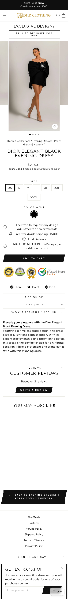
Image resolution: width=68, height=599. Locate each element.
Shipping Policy (34, 534)
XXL (57, 188)
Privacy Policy (34, 546)
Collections (23, 140)
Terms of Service (34, 540)
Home (10, 140)
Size (34, 181)
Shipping (28, 168)
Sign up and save (33, 557)
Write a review (34, 389)
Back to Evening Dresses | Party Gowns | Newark (36, 497)
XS (10, 188)
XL (46, 188)
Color (34, 207)
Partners (34, 523)
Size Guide (34, 297)
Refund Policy (33, 528)
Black (34, 214)
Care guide (34, 304)
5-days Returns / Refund (34, 312)
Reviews (34, 367)
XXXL (34, 197)
